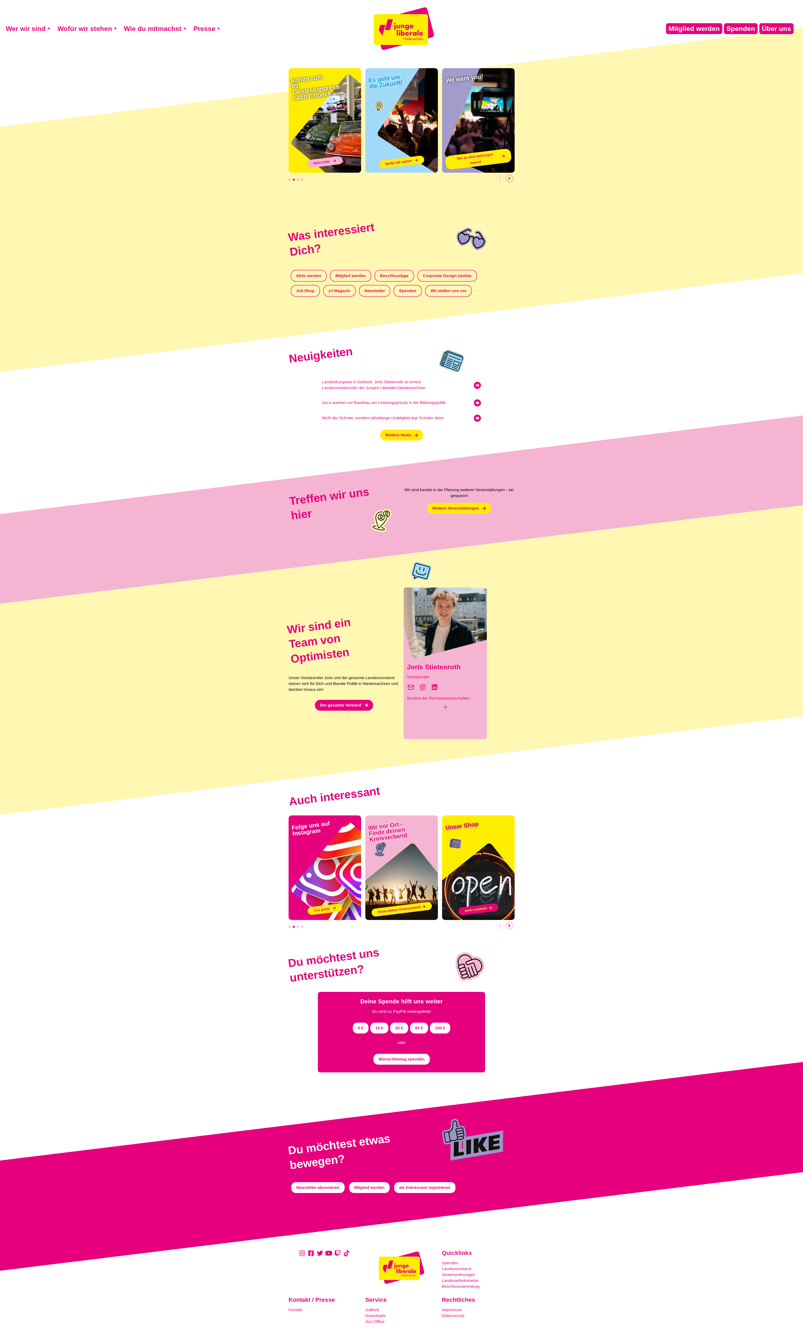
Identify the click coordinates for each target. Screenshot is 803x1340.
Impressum (452, 1310)
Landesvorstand (456, 1269)
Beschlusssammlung (460, 1286)
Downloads (375, 1315)
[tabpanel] (324, 120)
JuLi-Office (375, 1321)
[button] (445, 708)
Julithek (372, 1310)
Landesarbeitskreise (460, 1280)
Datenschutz (453, 1315)
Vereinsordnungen (458, 1274)
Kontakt (295, 1310)
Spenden (450, 1263)
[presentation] (290, 180)
